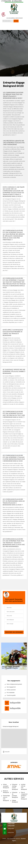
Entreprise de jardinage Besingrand (15, 795)
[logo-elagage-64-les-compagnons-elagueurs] (14, 8)
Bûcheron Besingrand (6, 791)
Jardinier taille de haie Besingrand (24, 787)
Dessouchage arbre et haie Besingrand (6, 798)
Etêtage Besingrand (15, 801)
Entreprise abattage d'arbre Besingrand (15, 787)
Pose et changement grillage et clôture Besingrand (24, 796)
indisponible (7, 1)
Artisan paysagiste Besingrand (6, 786)
